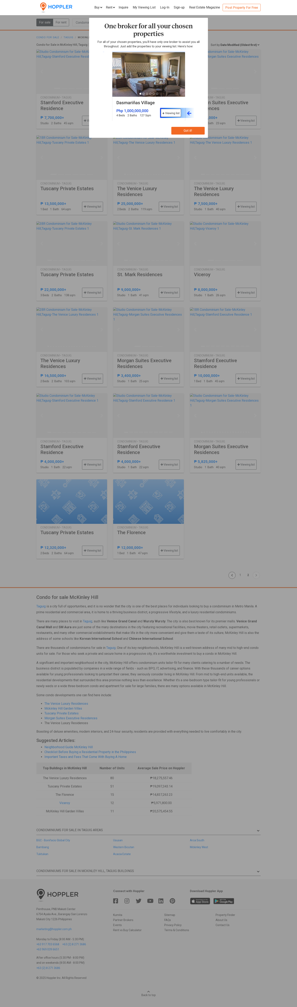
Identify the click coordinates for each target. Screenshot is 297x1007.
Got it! (188, 131)
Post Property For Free (241, 8)
